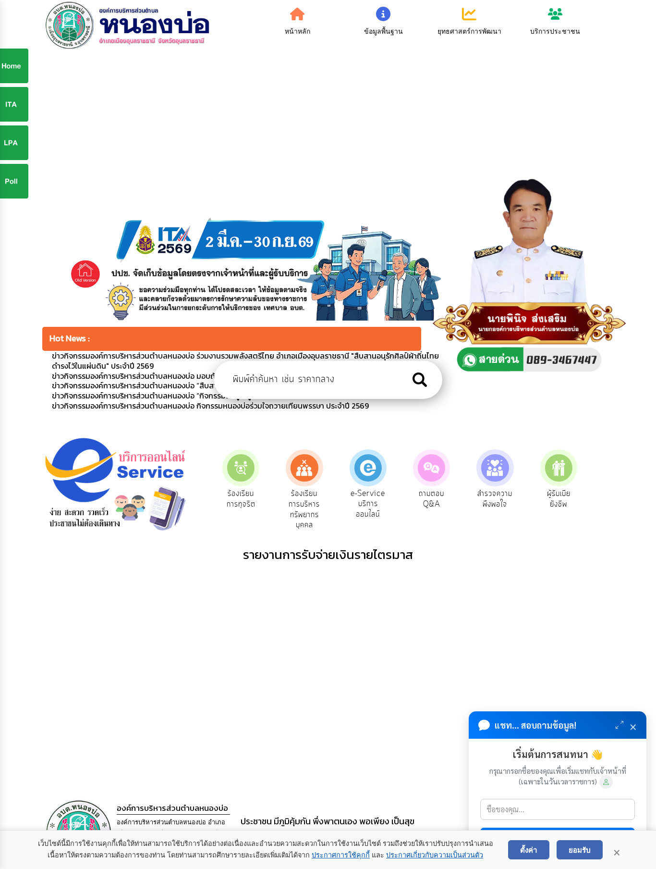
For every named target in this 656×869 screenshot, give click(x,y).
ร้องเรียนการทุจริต (241, 499)
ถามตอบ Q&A (431, 499)
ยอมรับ (580, 849)
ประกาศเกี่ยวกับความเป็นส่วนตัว (434, 855)
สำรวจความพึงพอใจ (494, 499)
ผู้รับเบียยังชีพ (559, 499)
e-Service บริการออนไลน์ (368, 504)
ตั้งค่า (528, 849)
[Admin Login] (606, 782)
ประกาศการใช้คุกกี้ (341, 855)
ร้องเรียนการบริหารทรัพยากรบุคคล (304, 509)
